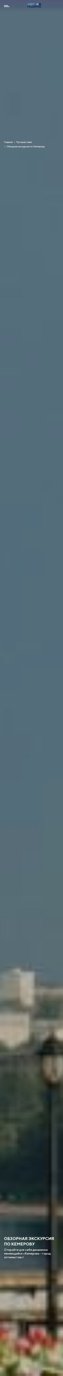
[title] (34, 6)
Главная (8, 142)
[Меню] (6, 6)
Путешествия (24, 142)
